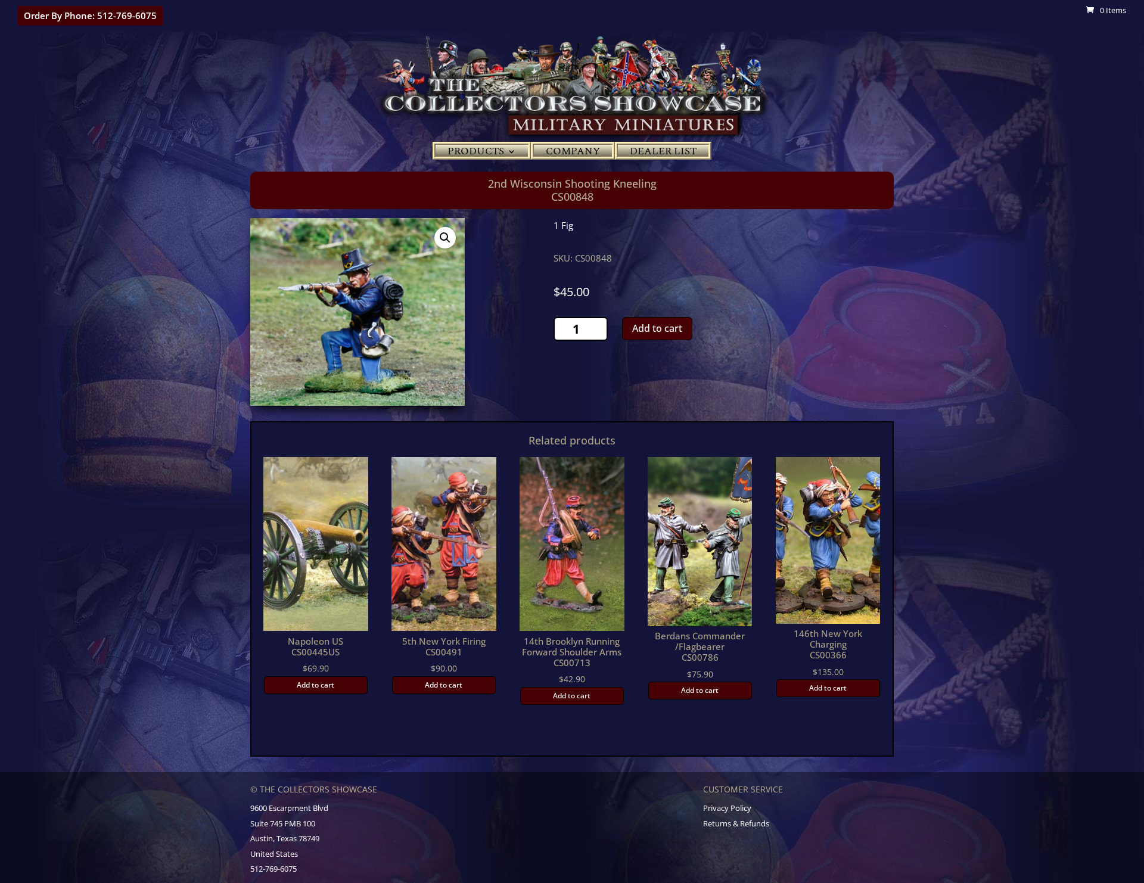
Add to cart (657, 328)
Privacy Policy (727, 808)
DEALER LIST (663, 153)
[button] (445, 237)
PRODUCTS (475, 153)
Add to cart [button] (315, 685)
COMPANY (573, 153)
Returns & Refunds (736, 823)
